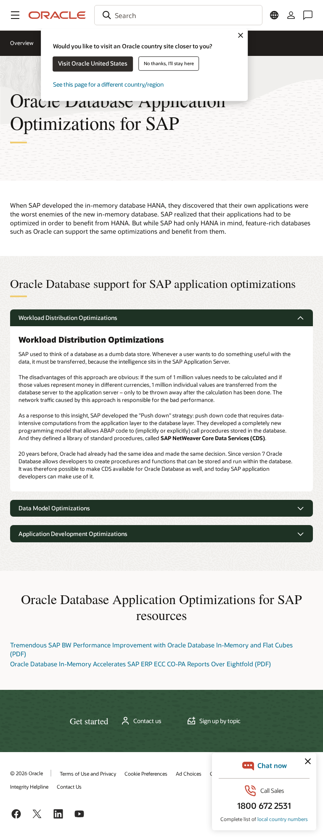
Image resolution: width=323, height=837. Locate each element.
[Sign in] (291, 15)
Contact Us (69, 786)
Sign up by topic (220, 721)
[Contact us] (308, 15)
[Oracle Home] (57, 15)
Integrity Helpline (29, 786)
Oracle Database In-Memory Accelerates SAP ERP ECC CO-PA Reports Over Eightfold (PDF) (140, 664)
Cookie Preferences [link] (145, 773)
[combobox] (178, 15)
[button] (15, 15)
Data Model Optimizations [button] (54, 508)
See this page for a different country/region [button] (108, 84)
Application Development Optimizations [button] (73, 533)
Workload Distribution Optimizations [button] (68, 317)
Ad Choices (188, 773)
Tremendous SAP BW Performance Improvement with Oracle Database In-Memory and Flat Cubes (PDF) (151, 649)
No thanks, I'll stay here (169, 63)
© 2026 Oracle (26, 773)
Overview (22, 43)
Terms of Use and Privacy (88, 773)
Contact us (147, 721)
